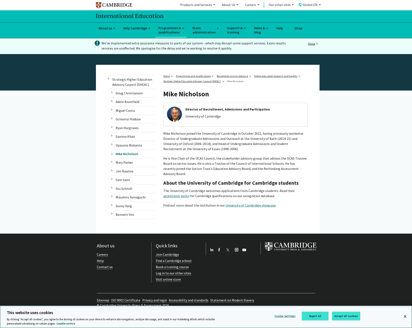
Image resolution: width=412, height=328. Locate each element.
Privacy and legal (154, 300)
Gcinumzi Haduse (128, 119)
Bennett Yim (125, 214)
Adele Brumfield (127, 102)
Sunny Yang (124, 206)
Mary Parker (124, 162)
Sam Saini (123, 180)
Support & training (235, 30)
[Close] (405, 316)
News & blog (259, 30)
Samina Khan (125, 136)
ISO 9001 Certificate (125, 300)
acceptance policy (176, 196)
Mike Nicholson (127, 154)
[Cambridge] (114, 6)
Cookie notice (65, 323)
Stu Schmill (124, 188)
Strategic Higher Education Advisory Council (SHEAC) (132, 81)
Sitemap (103, 300)
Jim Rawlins (124, 171)
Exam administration (204, 30)
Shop (298, 28)
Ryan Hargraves (127, 128)
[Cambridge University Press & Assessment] (291, 252)
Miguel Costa (125, 110)
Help (279, 28)
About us (105, 28)
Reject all (315, 316)
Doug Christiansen (129, 93)
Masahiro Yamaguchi (130, 197)
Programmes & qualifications (169, 30)
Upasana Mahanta (129, 145)
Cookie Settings (284, 316)
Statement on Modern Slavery (232, 300)
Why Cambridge (135, 28)
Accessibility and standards (188, 300)
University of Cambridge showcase (251, 205)
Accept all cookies (346, 316)
